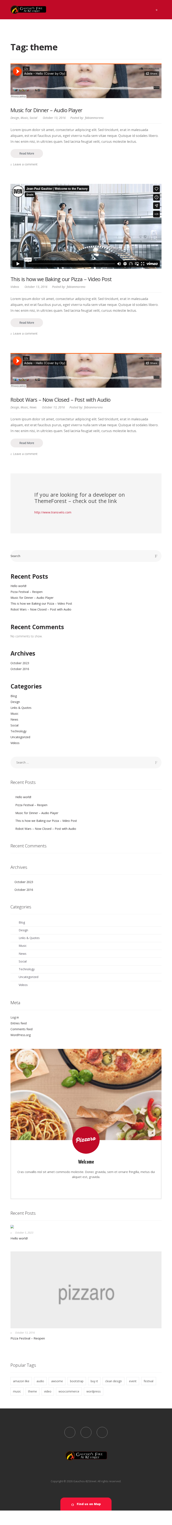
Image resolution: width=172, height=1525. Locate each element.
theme (32, 1391)
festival (148, 1381)
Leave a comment (25, 164)
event (133, 1381)
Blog (13, 696)
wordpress (93, 1391)
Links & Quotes (20, 708)
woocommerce (69, 1391)
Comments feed (21, 1029)
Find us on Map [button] (88, 1504)
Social (33, 118)
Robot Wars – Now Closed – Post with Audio (60, 399)
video (47, 1391)
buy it (94, 1381)
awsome (57, 1381)
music (17, 1391)
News (33, 407)
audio (40, 1381)
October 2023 (19, 663)
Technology (18, 731)
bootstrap (76, 1381)
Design (14, 118)
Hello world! (18, 586)
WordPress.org (20, 1035)
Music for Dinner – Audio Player (46, 110)
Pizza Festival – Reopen (26, 592)
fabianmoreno (94, 118)
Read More (26, 153)
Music (24, 118)
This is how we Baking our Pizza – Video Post (61, 279)
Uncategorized (20, 737)
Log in (14, 1017)
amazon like (21, 1381)
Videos (14, 287)
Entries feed (18, 1023)
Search (15, 556)
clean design (113, 1381)
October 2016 (19, 669)
